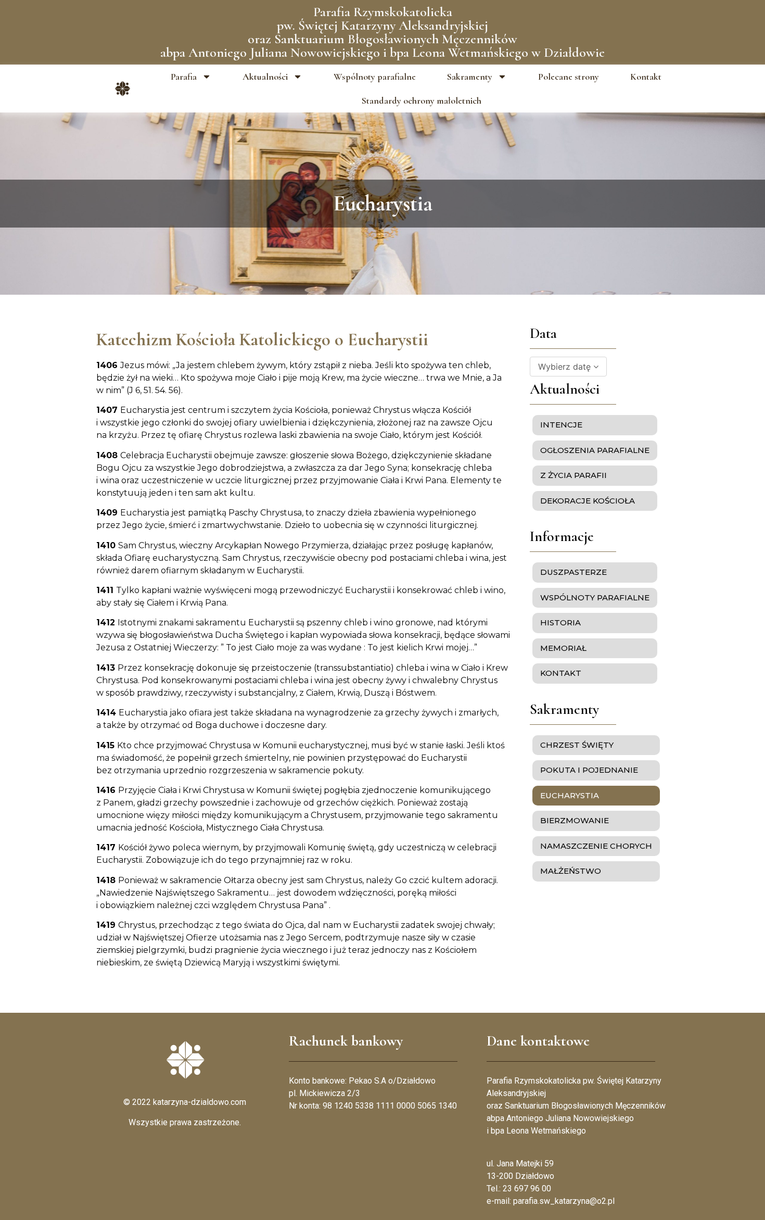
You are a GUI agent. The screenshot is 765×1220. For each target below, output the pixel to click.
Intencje (561, 425)
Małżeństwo (570, 871)
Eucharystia (569, 795)
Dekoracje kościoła (587, 501)
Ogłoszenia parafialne (594, 450)
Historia (560, 622)
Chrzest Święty (577, 745)
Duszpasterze (573, 572)
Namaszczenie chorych (596, 846)
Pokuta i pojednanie (589, 770)
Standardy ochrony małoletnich (421, 100)
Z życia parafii (573, 475)
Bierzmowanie (574, 820)
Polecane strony (568, 76)
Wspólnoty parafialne (375, 76)
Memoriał (563, 648)
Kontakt (645, 76)
